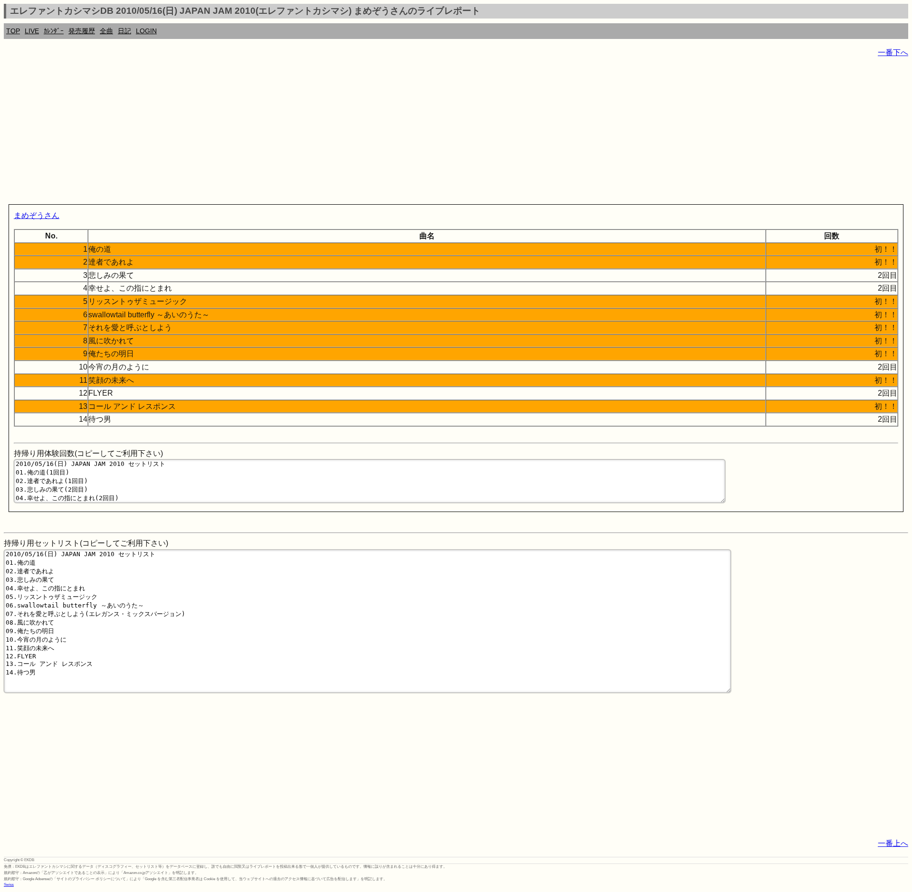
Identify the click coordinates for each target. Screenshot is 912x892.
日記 (124, 31)
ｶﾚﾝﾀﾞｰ (54, 31)
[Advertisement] (289, 132)
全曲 (106, 31)
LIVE (32, 31)
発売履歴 (81, 31)
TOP (13, 31)
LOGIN (146, 31)
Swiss (9, 885)
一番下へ (893, 52)
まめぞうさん (36, 215)
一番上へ (893, 843)
